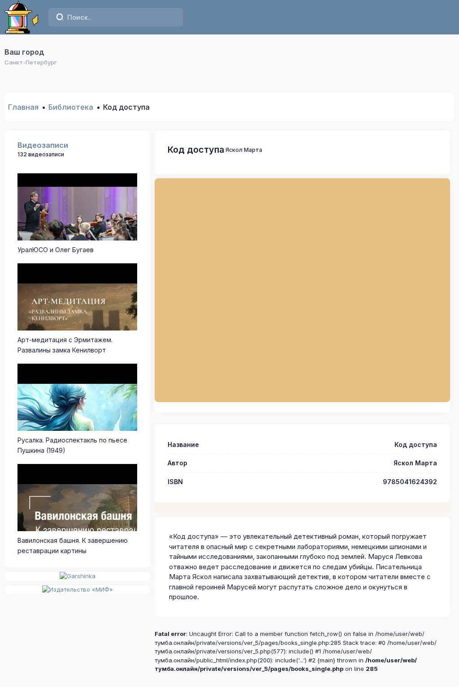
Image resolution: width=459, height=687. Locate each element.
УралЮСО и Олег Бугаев (55, 249)
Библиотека (70, 107)
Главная (23, 107)
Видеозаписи (42, 145)
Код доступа (196, 149)
